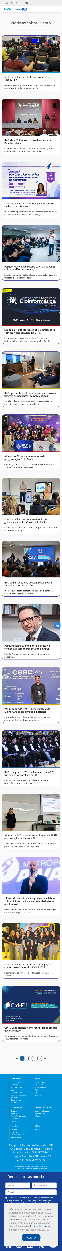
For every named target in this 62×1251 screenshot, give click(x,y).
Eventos (14, 1111)
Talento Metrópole (18, 1137)
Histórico (14, 1085)
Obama (14, 1129)
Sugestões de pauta (18, 1116)
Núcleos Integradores (19, 1095)
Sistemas (14, 1097)
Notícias (14, 1113)
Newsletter (15, 1121)
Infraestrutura (16, 1092)
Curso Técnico (40, 1082)
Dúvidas (38, 1095)
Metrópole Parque (42, 1111)
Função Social (16, 1087)
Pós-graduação (40, 1087)
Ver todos (38, 1129)
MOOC (37, 1092)
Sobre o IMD (16, 1082)
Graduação (39, 1085)
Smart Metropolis (17, 1135)
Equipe (13, 1090)
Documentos (16, 1100)
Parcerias (14, 1102)
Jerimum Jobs (40, 1113)
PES (36, 1090)
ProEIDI (14, 1132)
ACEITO (31, 1237)
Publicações (15, 1118)
